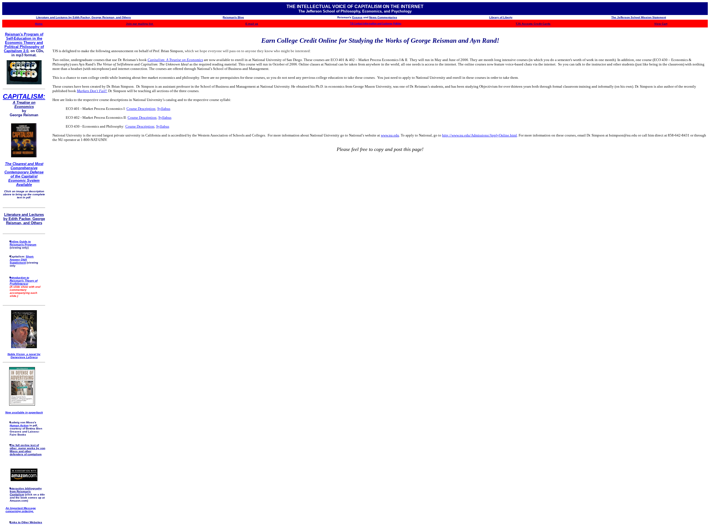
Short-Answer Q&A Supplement (22, 259)
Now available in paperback (24, 412)
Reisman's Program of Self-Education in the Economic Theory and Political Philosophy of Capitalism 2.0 (24, 42)
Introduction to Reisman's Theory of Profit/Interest (23, 280)
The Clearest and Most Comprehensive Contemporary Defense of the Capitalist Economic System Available (24, 174)
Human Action (19, 425)
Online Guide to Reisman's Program (23, 243)
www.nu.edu (390, 135)
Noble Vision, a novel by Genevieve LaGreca (23, 356)
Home (39, 23)
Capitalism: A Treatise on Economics (175, 60)
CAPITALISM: (24, 96)
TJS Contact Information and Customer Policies (375, 23)
